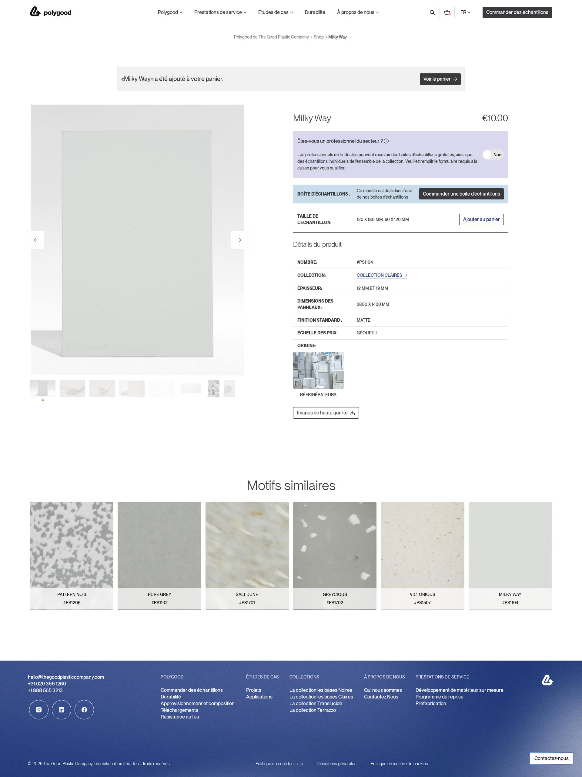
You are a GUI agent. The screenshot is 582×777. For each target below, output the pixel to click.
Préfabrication (431, 703)
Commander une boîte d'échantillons (461, 194)
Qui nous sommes (383, 690)
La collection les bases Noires (320, 690)
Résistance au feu (180, 717)
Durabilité (315, 12)
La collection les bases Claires (321, 697)
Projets (253, 690)
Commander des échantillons (517, 12)
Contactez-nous (551, 758)
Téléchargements (179, 710)
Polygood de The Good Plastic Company (50, 11)
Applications (259, 697)
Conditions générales (336, 763)
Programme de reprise (439, 697)
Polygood (168, 12)
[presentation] (35, 240)
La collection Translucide (315, 703)
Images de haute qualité (322, 413)
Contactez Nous (381, 697)
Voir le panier (437, 79)
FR (463, 12)
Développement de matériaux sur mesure (459, 690)
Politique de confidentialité (279, 763)
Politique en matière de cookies (399, 763)
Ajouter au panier (481, 219)
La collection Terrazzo (312, 710)
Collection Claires (379, 275)
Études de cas (273, 12)
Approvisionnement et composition (198, 703)
